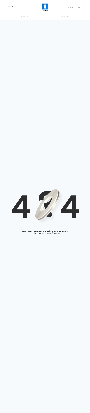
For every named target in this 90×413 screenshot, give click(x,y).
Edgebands (25, 17)
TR (79, 7)
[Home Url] (45, 7)
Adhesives (65, 17)
